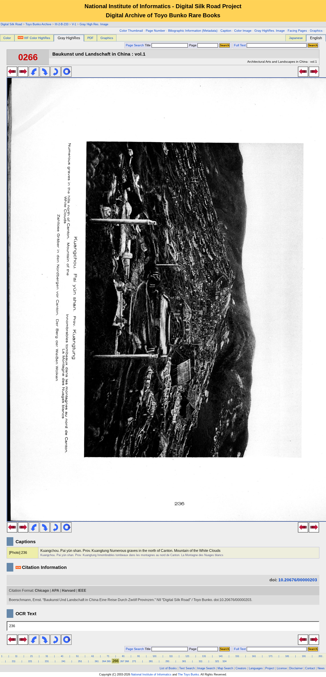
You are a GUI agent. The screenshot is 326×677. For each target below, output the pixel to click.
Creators (241, 668)
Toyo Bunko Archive (38, 24)
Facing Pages (297, 30)
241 (63, 661)
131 (204, 656)
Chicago (42, 590)
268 (127, 661)
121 (187, 656)
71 (108, 656)
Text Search (187, 668)
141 (221, 656)
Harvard (68, 590)
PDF (90, 38)
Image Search (206, 668)
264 (104, 661)
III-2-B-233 (61, 24)
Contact (310, 668)
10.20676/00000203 (297, 580)
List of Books (168, 668)
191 (304, 656)
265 (109, 661)
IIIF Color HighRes (37, 38)
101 (155, 656)
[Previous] (12, 75)
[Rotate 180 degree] (55, 75)
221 (30, 661)
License (282, 668)
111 (171, 656)
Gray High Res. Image (94, 24)
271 (134, 661)
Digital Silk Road (11, 24)
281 (151, 661)
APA (55, 590)
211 (14, 661)
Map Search (225, 668)
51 (77, 656)
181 (287, 656)
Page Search (135, 45)
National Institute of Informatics (151, 674)
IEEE (82, 590)
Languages (256, 668)
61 (92, 656)
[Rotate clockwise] (44, 75)
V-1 (74, 24)
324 (224, 661)
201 (320, 656)
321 (217, 661)
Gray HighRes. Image (269, 30)
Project (269, 668)
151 (237, 656)
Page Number (155, 30)
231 (47, 661)
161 (254, 656)
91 (138, 656)
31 (46, 656)
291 (167, 661)
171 (271, 656)
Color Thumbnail (131, 30)
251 (80, 661)
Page (192, 45)
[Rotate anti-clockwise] (34, 75)
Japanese (296, 38)
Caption (225, 30)
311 (200, 661)
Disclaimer (296, 668)
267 (122, 661)
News (321, 668)
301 (184, 661)
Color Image (242, 30)
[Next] (23, 75)
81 (123, 656)
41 (62, 656)
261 (97, 661)
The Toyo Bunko (188, 674)
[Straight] (66, 75)
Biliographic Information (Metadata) (193, 30)
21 (31, 656)
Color (7, 38)
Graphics (316, 30)
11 (16, 656)
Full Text (240, 45)
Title (148, 45)
